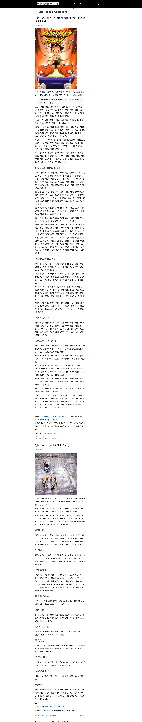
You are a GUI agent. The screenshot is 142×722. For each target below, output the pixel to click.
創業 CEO (41, 92)
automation (40, 438)
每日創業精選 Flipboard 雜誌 (55, 706)
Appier (80, 355)
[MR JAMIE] (48, 3)
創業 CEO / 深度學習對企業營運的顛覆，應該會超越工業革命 (60, 19)
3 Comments (82, 715)
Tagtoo (37, 358)
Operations (53, 438)
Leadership (44, 715)
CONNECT (57, 107)
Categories (77, 8)
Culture (39, 715)
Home (76, 4)
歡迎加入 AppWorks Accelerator (54, 416)
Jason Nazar (48, 710)
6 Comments (82, 438)
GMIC (71, 107)
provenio (46, 433)
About (81, 4)
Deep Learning (46, 438)
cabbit (64, 710)
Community (95, 4)
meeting (49, 715)
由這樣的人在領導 (75, 95)
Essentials (88, 4)
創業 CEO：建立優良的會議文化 (52, 445)
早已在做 (73, 388)
